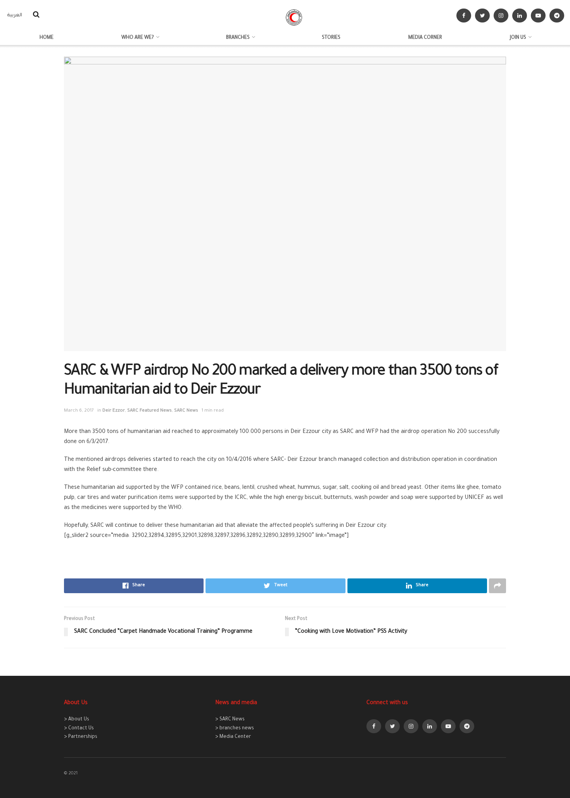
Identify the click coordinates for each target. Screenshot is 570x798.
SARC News (186, 411)
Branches (238, 38)
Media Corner (425, 38)
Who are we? (137, 38)
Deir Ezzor (113, 411)
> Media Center (233, 737)
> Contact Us (79, 728)
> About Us (76, 719)
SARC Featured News (149, 411)
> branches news (234, 728)
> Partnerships (80, 737)
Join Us (518, 38)
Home (47, 38)
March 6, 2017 (79, 411)
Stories (331, 38)
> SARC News (230, 719)
